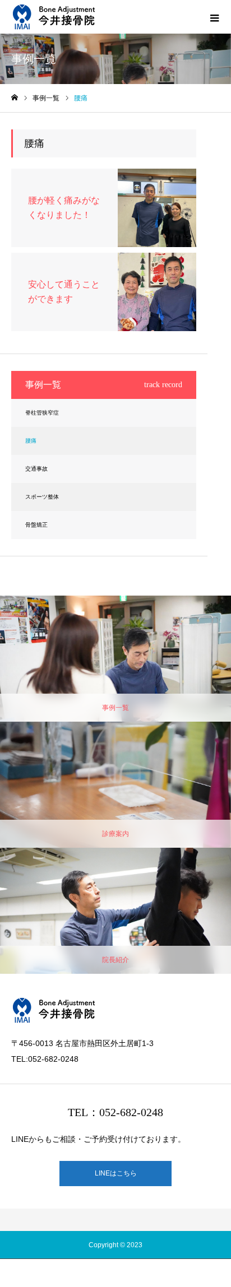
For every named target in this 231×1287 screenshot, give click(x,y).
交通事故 (36, 469)
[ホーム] (14, 97)
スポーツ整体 (42, 497)
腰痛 (30, 441)
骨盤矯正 (36, 525)
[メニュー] (214, 17)
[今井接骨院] (53, 17)
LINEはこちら (116, 1173)
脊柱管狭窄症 (42, 413)
